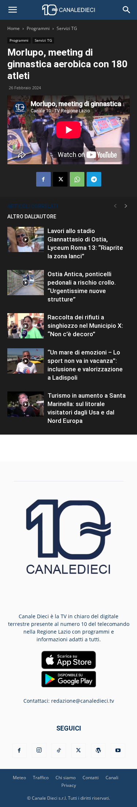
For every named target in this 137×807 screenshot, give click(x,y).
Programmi (38, 28)
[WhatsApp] (77, 179)
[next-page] (126, 206)
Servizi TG (67, 28)
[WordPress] (98, 750)
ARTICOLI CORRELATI (32, 206)
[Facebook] (43, 179)
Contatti (91, 777)
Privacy (68, 785)
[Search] (127, 10)
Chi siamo (66, 777)
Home (13, 28)
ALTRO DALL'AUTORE (31, 216)
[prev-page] (115, 206)
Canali (112, 777)
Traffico (41, 777)
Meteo (19, 777)
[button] (12, 10)
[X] (60, 179)
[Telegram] (94, 179)
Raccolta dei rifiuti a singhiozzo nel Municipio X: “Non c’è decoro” (85, 326)
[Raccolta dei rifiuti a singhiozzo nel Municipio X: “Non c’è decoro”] (25, 325)
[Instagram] (39, 750)
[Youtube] (118, 750)
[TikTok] (59, 750)
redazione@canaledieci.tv (82, 700)
